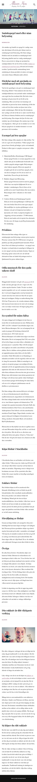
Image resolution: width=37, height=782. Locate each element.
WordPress (22, 778)
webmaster (6, 42)
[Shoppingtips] (18, 6)
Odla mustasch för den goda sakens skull (16, 269)
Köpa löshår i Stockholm (15, 448)
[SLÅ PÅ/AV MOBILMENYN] (3, 4)
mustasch (27, 282)
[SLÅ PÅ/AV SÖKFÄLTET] (34, 4)
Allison (4, 277)
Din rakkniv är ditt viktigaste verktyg (17, 612)
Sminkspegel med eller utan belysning (16, 34)
